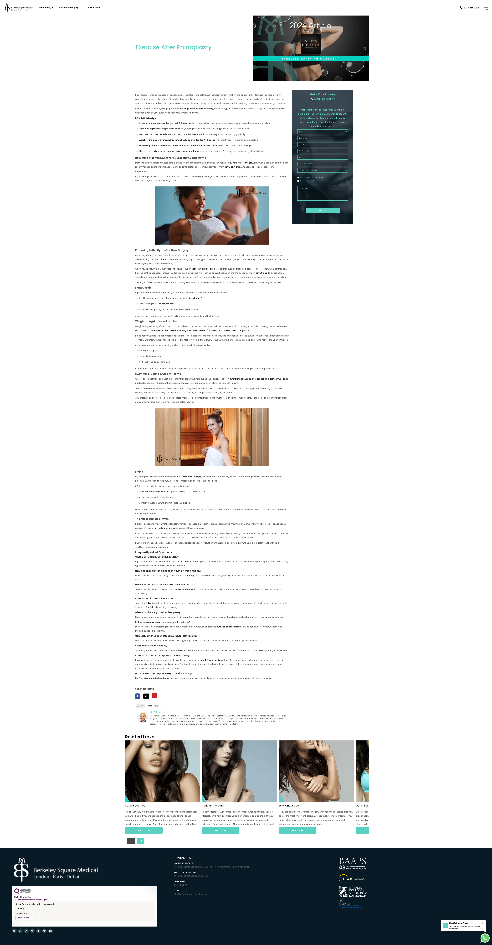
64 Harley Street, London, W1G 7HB (190, 875)
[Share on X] (146, 696)
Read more (144, 830)
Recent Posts (152, 705)
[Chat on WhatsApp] (485, 938)
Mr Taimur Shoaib (160, 712)
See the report (23, 918)
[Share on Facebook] (137, 696)
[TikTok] (38, 930)
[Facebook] (14, 930)
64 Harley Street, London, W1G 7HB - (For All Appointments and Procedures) (211, 866)
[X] (26, 930)
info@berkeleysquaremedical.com (190, 894)
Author (140, 705)
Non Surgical (93, 7)
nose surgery (207, 99)
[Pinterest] (44, 930)
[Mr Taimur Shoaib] (143, 721)
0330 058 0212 (180, 885)
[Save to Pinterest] (154, 696)
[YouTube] (32, 930)
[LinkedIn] (50, 930)
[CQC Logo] (22, 893)
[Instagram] (20, 930)
